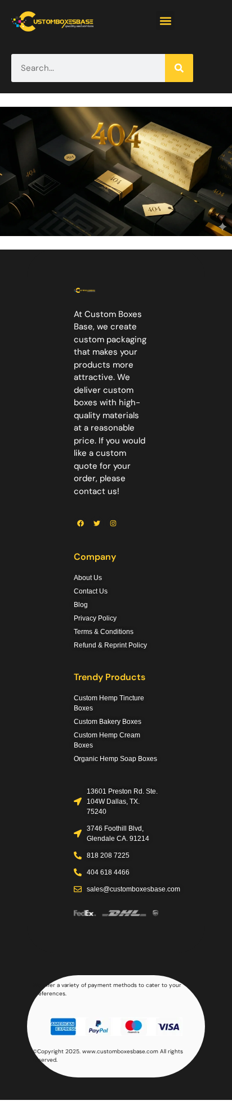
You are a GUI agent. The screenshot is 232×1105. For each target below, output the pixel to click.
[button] (165, 20)
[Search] (179, 68)
